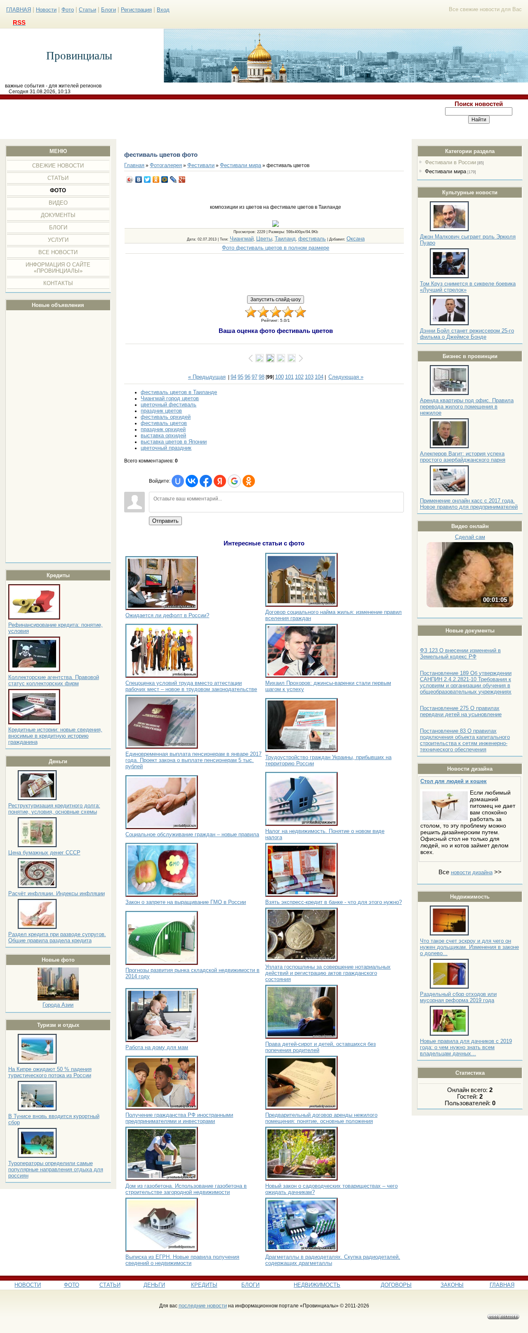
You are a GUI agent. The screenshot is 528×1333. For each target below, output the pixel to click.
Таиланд (285, 239)
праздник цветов (161, 411)
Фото (67, 10)
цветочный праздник (166, 448)
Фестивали (200, 165)
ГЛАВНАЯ (18, 10)
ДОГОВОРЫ (396, 1285)
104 (319, 377)
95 (240, 377)
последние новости (203, 1305)
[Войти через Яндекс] (220, 481)
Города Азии (57, 1005)
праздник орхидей (163, 429)
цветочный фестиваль (168, 404)
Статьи (87, 10)
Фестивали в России (450, 162)
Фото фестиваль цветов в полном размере (275, 248)
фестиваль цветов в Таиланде (179, 392)
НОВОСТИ (27, 1285)
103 (309, 377)
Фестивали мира (445, 171)
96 (247, 377)
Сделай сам (470, 537)
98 (261, 377)
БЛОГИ (250, 1285)
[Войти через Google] (234, 481)
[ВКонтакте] (138, 179)
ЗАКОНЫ (452, 1285)
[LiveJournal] (173, 179)
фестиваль (312, 239)
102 (299, 377)
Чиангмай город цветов (170, 398)
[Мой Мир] (164, 179)
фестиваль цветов (164, 423)
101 (289, 377)
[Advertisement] (215, 119)
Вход (163, 10)
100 (279, 377)
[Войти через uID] (178, 481)
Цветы (264, 239)
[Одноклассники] (156, 179)
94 (233, 377)
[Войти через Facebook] (206, 481)
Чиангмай (242, 239)
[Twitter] (147, 179)
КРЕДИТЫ (204, 1285)
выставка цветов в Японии (174, 442)
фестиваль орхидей (166, 417)
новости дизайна (472, 872)
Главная (134, 165)
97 (254, 377)
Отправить (165, 521)
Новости (46, 10)
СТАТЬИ (109, 1285)
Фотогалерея (166, 165)
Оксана (355, 239)
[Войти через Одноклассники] (249, 481)
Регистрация (136, 10)
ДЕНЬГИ (154, 1285)
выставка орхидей (163, 435)
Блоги (108, 10)
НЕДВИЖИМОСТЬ (317, 1285)
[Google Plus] (182, 179)
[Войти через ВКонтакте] (192, 481)
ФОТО (71, 1285)
